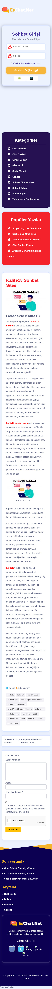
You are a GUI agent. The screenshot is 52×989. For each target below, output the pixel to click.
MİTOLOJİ (17, 165)
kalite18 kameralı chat (16, 704)
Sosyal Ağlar (19, 193)
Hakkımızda (10, 894)
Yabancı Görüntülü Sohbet (26, 239)
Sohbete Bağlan (23, 70)
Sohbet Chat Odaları (23, 182)
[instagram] (30, 948)
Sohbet (16, 177)
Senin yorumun (12, 760)
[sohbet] (18, 10)
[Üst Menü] (46, 10)
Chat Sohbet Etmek (22, 245)
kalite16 (10, 695)
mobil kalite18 (13, 723)
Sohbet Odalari (20, 188)
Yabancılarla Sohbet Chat (25, 199)
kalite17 (20, 695)
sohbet (26, 978)
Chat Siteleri (19, 154)
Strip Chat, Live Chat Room (26, 228)
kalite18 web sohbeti (16, 719)
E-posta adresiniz (14, 792)
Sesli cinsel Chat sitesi (24, 234)
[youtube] (39, 948)
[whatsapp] (26, 954)
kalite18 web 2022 (29, 714)
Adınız (8, 783)
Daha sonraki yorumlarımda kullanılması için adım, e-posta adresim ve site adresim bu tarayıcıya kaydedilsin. (25, 808)
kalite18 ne (39, 709)
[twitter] (21, 948)
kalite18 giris (12, 700)
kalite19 (31, 719)
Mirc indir (9, 904)
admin (12, 688)
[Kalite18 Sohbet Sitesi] (26, 301)
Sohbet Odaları (7, 987)
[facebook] (13, 948)
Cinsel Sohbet (19, 160)
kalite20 (41, 719)
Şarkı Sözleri (19, 171)
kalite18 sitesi (13, 714)
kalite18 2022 (32, 695)
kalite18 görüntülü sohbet (32, 700)
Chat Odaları (19, 148)
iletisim (7, 899)
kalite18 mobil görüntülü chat (19, 709)
